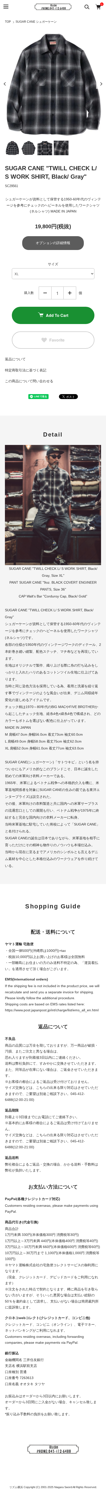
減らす (45, 293)
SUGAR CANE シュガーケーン (36, 21)
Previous (5, 84)
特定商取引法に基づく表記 (25, 370)
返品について (15, 359)
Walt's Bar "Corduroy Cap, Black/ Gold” (57, 596)
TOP (8, 21)
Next (101, 84)
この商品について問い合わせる (29, 381)
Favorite (57, 340)
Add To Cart (57, 315)
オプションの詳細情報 (53, 243)
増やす (70, 293)
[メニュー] (5, 7)
